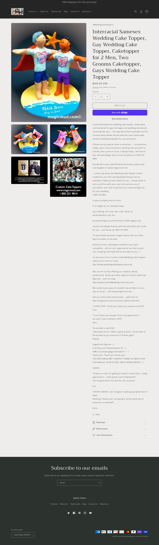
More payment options (120, 118)
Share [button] (97, 415)
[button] (33, 11)
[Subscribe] (99, 483)
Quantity (96, 91)
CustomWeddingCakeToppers (126, 536)
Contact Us (93, 504)
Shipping (96, 87)
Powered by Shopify (141, 536)
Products (54, 504)
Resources (104, 504)
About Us (64, 504)
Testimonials (75, 504)
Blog (84, 504)
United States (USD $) (22, 535)
